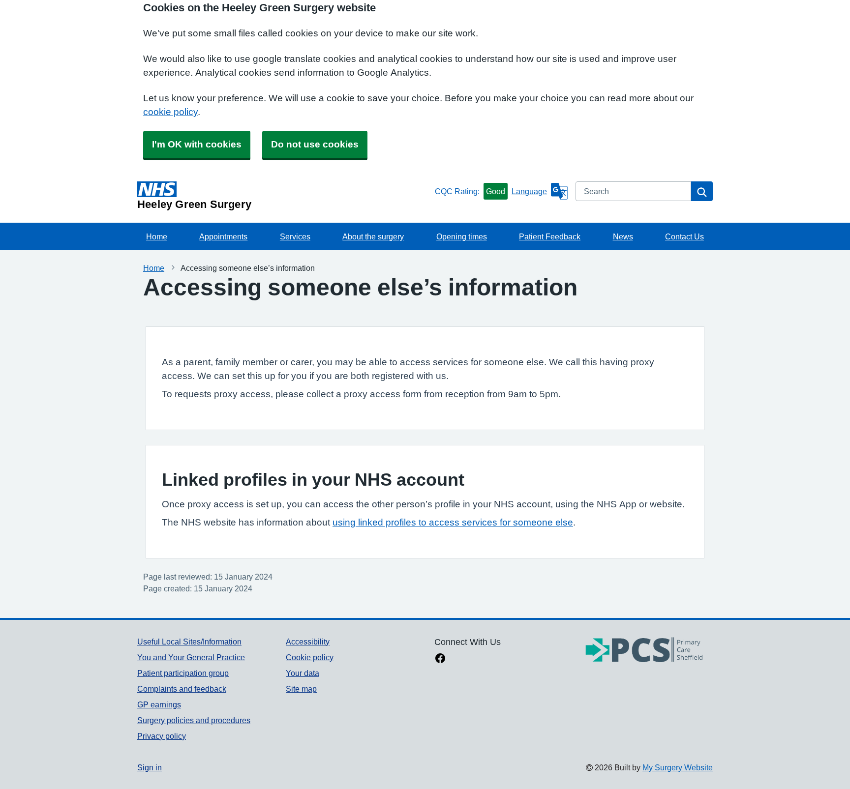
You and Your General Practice (191, 657)
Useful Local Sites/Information (189, 641)
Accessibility (308, 641)
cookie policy (170, 112)
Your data (302, 673)
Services (295, 236)
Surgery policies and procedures (193, 720)
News (623, 236)
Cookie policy (310, 657)
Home (156, 236)
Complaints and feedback (181, 689)
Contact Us (684, 236)
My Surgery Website (677, 767)
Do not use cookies (315, 144)
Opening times (461, 236)
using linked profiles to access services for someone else (453, 522)
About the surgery (373, 236)
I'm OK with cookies (197, 144)
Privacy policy (161, 736)
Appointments (223, 236)
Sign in (149, 767)
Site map (301, 689)
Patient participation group (183, 673)
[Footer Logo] (644, 651)
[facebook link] (440, 659)
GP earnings (159, 704)
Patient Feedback (549, 236)
